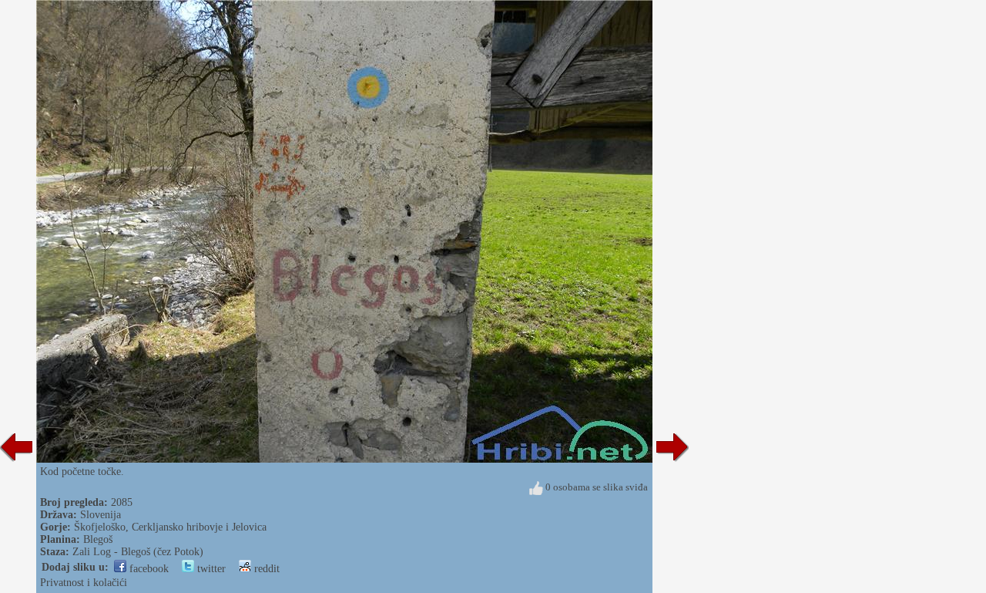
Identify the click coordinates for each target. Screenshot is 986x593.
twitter (210, 568)
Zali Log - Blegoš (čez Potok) (137, 552)
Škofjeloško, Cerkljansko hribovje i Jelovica (170, 527)
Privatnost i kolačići (83, 582)
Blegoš (97, 539)
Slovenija (100, 515)
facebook (147, 568)
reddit (265, 568)
